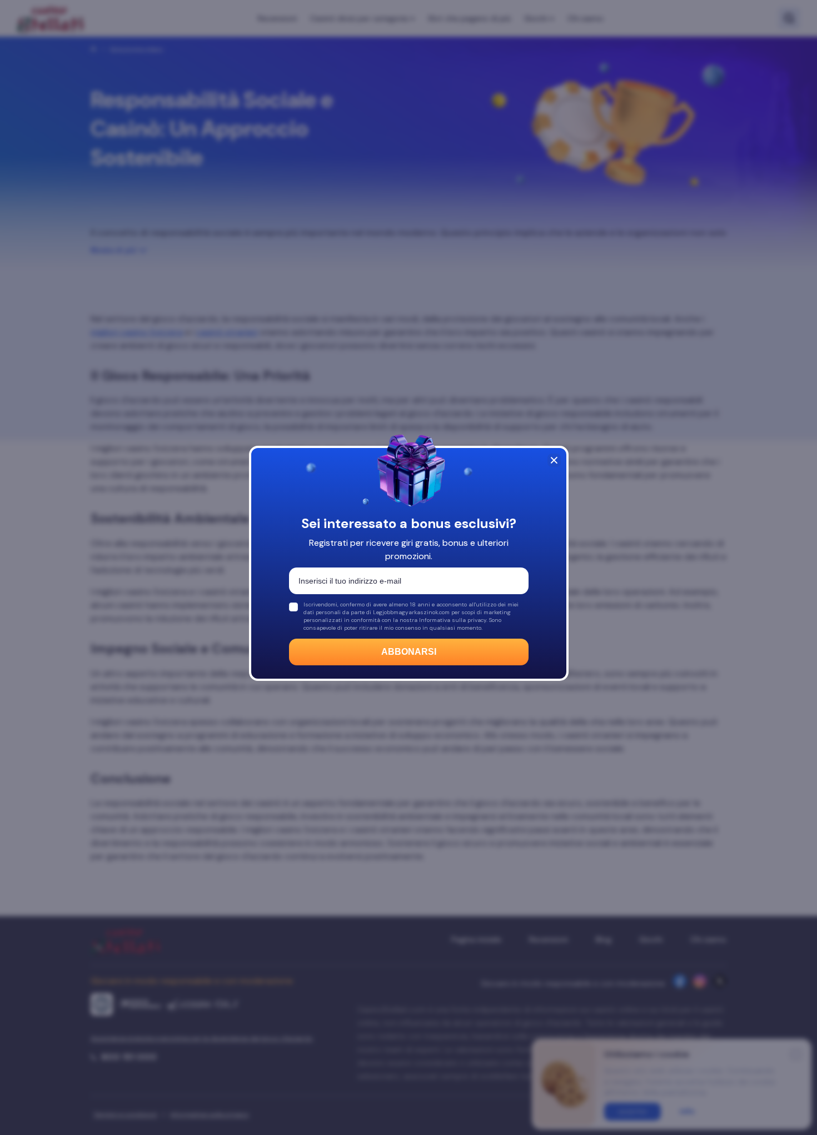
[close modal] (554, 460)
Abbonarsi (408, 651)
